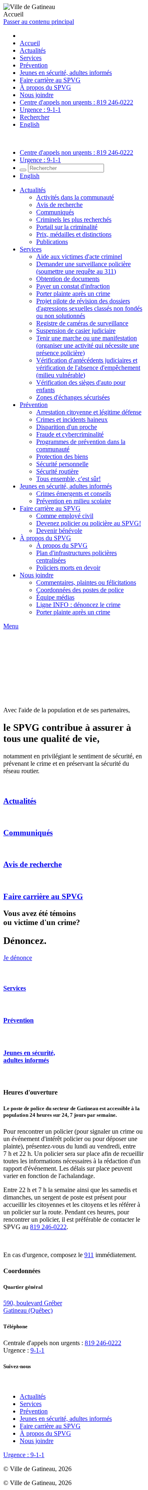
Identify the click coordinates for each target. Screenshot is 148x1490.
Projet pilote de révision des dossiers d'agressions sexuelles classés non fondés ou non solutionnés (89, 308)
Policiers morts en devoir (68, 567)
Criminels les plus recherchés (73, 219)
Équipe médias (55, 597)
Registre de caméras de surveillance (82, 323)
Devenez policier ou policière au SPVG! (88, 523)
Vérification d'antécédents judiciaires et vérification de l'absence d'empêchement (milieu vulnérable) (88, 368)
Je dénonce (17, 957)
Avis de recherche (59, 204)
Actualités (33, 50)
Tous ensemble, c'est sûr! (68, 478)
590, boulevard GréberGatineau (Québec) (32, 1306)
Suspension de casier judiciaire (76, 330)
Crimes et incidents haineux (72, 419)
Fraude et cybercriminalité (70, 434)
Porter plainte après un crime (73, 293)
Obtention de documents (67, 278)
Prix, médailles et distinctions (73, 234)
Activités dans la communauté (75, 197)
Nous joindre (36, 94)
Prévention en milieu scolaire (73, 500)
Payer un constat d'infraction (73, 286)
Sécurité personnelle (62, 463)
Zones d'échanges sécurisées (73, 397)
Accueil (30, 43)
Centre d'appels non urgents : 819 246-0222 (76, 102)
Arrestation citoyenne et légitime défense (88, 412)
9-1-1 (37, 1350)
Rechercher (34, 117)
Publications (52, 241)
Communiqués (55, 212)
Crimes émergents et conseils (73, 493)
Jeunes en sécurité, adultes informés (66, 72)
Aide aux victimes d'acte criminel (79, 256)
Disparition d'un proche (66, 426)
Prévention (34, 65)
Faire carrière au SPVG (50, 80)
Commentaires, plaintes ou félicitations (86, 582)
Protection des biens (62, 456)
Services (31, 57)
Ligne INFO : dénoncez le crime (78, 604)
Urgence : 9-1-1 (40, 109)
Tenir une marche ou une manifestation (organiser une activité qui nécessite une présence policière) (87, 345)
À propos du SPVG (45, 87)
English (29, 124)
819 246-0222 (48, 1226)
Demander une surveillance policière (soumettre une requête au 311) (83, 267)
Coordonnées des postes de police (80, 589)
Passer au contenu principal (38, 21)
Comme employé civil (64, 515)
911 (89, 1254)
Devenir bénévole (59, 530)
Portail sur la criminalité (66, 226)
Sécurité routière (57, 471)
